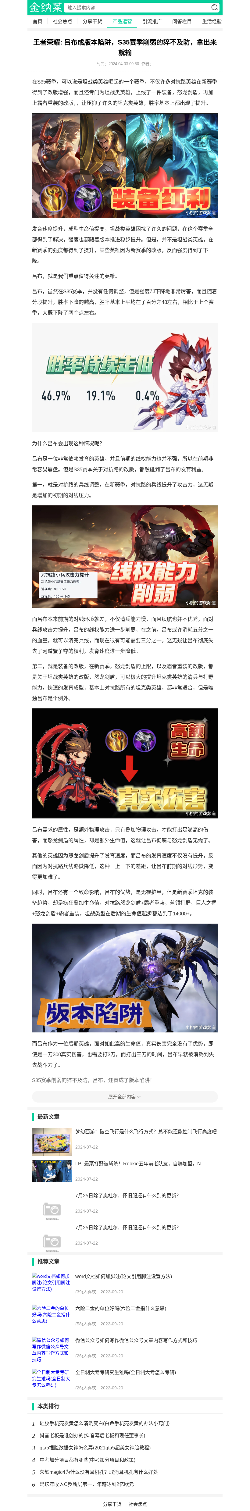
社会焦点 (62, 21)
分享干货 (92, 21)
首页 (37, 21)
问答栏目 (182, 21)
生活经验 (212, 21)
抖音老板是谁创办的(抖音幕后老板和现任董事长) (92, 1435)
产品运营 (122, 21)
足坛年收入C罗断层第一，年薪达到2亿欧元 (87, 1484)
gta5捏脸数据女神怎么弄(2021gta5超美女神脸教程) (95, 1447)
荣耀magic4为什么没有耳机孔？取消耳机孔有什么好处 (99, 1472)
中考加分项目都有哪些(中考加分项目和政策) (87, 1460)
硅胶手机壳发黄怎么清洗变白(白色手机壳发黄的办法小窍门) (105, 1423)
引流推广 (152, 21)
